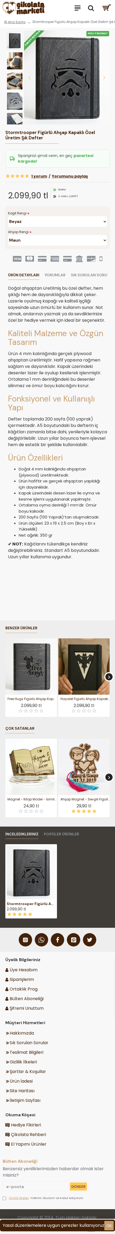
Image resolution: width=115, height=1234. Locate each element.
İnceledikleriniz (22, 834)
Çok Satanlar (19, 728)
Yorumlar (55, 275)
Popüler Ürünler (61, 834)
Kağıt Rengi (17, 213)
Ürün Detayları (23, 275)
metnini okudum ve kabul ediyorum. (46, 1198)
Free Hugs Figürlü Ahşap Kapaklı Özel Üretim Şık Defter (32, 699)
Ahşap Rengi (18, 232)
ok (109, 1225)
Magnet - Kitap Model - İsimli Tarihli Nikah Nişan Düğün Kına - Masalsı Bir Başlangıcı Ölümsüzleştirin (32, 799)
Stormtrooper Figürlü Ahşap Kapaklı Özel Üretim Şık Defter (31, 903)
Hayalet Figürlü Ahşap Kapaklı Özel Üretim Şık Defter (85, 699)
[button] (29, 77)
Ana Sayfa (16, 22)
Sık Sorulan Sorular (92, 275)
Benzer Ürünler (21, 628)
